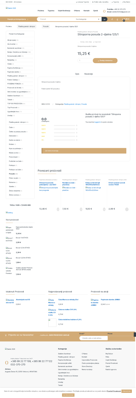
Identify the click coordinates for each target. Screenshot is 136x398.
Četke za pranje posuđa (18, 132)
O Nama (77, 11)
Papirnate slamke (14, 72)
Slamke (12, 186)
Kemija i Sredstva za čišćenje (19, 52)
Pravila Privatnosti (112, 363)
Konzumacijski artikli (15, 56)
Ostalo (10, 64)
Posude (45, 26)
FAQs (107, 357)
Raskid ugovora (111, 369)
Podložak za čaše (16, 161)
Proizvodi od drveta (15, 88)
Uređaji (11, 115)
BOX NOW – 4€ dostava (13, 2)
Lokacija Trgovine (83, 2)
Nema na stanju (87, 369)
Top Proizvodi (13, 107)
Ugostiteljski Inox (14, 111)
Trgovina (116, 2)
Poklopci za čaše (16, 170)
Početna (41, 11)
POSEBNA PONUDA (15, 84)
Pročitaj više (127, 209)
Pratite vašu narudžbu (101, 2)
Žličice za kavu (15, 195)
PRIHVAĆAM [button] (127, 391)
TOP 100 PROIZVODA (16, 103)
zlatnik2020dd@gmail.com (121, 12)
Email (82, 334)
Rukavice (13, 182)
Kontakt (86, 11)
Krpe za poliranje (16, 148)
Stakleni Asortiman (15, 96)
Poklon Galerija (13, 80)
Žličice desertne (15, 191)
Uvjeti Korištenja (64, 11)
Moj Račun (126, 2)
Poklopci (13, 165)
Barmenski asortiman (15, 48)
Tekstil (10, 100)
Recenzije (88, 74)
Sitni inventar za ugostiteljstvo (118, 180)
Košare (12, 144)
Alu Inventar (12, 44)
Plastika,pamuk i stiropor (26, 26)
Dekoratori (13, 136)
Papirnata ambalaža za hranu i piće (48, 180)
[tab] (77, 75)
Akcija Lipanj (12, 40)
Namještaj (12, 60)
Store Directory (87, 366)
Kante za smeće (15, 140)
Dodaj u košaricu (106, 60)
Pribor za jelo (15, 178)
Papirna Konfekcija (15, 68)
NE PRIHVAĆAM (68, 395)
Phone (110, 334)
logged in (97, 122)
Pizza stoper (14, 157)
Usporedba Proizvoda (89, 360)
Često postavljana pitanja (90, 363)
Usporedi (98, 42)
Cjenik (95, 11)
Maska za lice (14, 153)
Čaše (12, 127)
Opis (77, 74)
